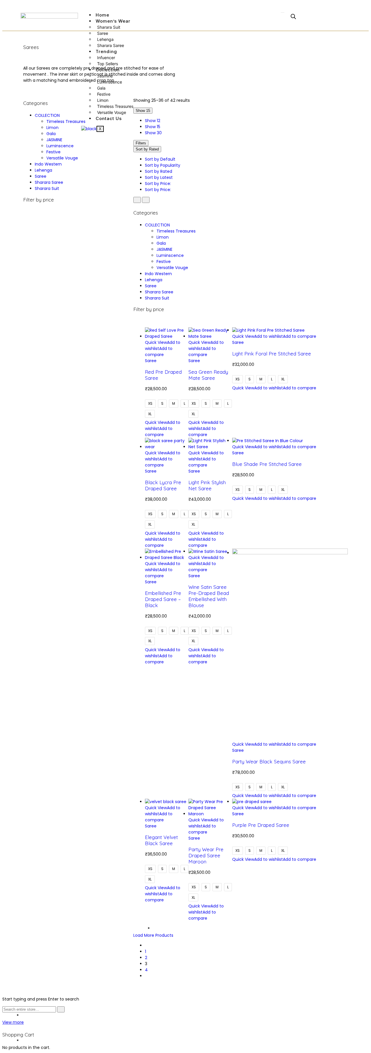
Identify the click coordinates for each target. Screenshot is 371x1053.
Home (102, 15)
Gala (101, 88)
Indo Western (48, 164)
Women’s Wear (113, 21)
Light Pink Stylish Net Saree (207, 485)
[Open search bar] (293, 16)
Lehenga (105, 39)
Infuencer (106, 57)
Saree (102, 33)
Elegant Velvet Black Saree (161, 840)
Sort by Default (160, 159)
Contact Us (109, 118)
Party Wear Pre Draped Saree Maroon (205, 855)
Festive (103, 94)
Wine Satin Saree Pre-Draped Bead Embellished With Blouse (208, 596)
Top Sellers (107, 63)
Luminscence (109, 81)
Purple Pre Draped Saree (260, 825)
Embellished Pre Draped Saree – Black (163, 599)
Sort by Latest (159, 177)
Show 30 (153, 133)
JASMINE (54, 140)
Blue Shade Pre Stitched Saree (267, 464)
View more (13, 1022)
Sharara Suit (108, 27)
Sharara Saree (110, 45)
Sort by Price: (158, 183)
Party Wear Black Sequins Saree (269, 761)
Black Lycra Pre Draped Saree (163, 485)
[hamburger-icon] (282, 12)
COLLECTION (47, 115)
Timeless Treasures (115, 106)
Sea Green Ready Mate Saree (208, 375)
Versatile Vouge (111, 112)
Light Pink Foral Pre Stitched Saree (271, 354)
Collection (108, 69)
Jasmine (105, 75)
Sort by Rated (158, 171)
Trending (106, 51)
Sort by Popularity (162, 165)
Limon (102, 100)
